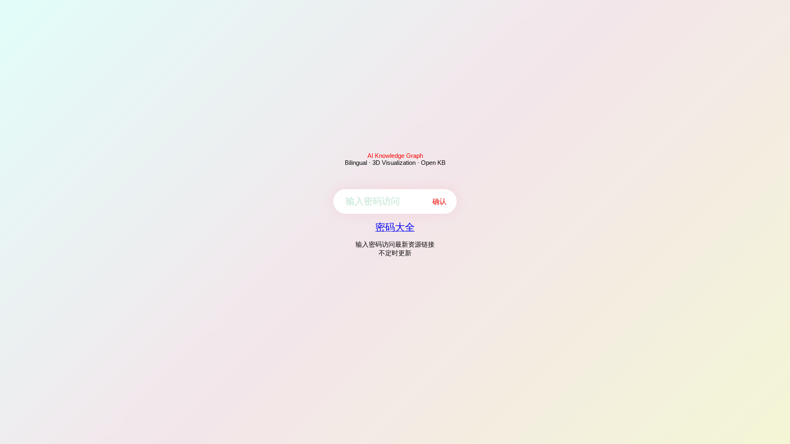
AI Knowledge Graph (395, 155)
